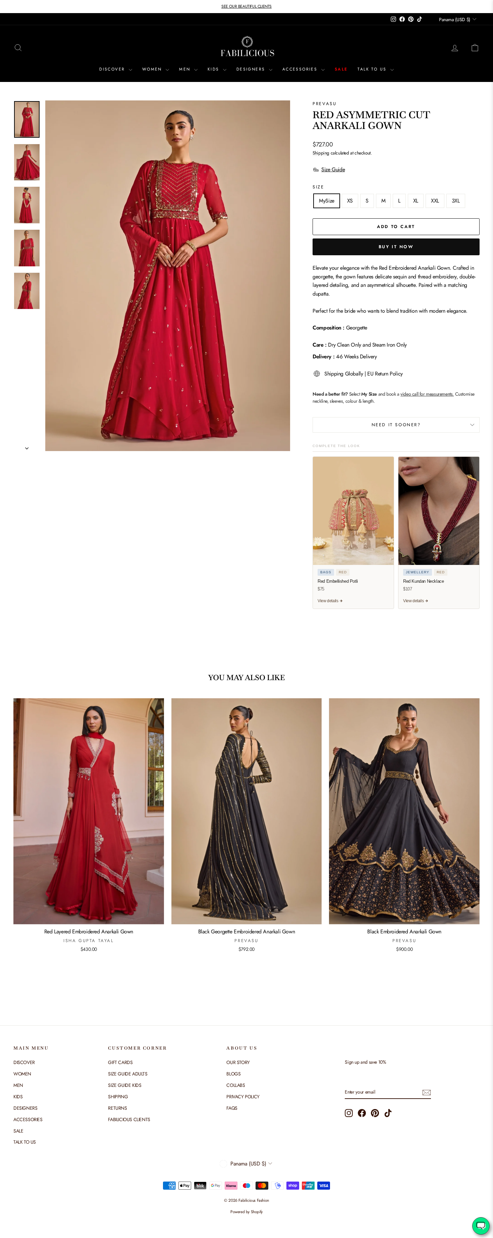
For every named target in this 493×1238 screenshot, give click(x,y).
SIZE (318, 187)
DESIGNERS (251, 69)
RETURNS (117, 1108)
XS (350, 201)
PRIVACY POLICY (242, 1096)
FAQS (231, 1108)
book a (420, 394)
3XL (456, 201)
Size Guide (333, 169)
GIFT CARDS (120, 1062)
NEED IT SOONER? (396, 425)
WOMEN (153, 69)
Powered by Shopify (246, 1212)
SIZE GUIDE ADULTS (127, 1073)
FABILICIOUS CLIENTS (129, 1119)
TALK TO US (373, 69)
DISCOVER (113, 69)
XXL (435, 201)
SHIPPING (118, 1096)
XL (415, 201)
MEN (186, 69)
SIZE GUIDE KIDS (124, 1085)
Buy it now (396, 247)
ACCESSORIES (301, 69)
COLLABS (235, 1085)
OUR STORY (238, 1062)
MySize (326, 201)
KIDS (214, 69)
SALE (341, 69)
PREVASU (324, 103)
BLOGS (233, 1073)
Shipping (321, 152)
